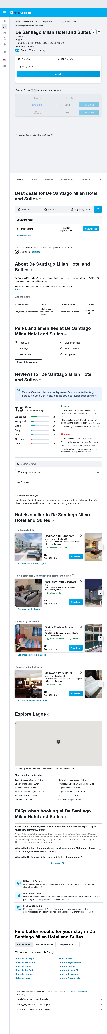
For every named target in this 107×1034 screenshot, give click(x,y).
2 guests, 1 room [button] (26, 66)
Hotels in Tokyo (22, 978)
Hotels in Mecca (66, 958)
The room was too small (76, 438)
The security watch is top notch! (80, 426)
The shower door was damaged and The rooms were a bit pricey (79, 450)
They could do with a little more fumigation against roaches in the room (79, 443)
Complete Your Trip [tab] (68, 944)
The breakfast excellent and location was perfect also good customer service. (79, 413)
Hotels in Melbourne (25, 962)
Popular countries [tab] (44, 944)
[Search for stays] (4, 27)
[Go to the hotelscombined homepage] (21, 12)
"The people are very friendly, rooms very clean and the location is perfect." (80, 421)
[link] (31, 563)
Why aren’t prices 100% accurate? (33, 1009)
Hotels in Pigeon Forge (70, 962)
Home (17, 21)
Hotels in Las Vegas (24, 958)
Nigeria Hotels (28, 21)
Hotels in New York (24, 970)
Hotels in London (23, 974)
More (17, 289)
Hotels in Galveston (68, 974)
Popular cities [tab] (23, 944)
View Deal (75, 556)
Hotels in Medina (67, 966)
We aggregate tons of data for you (33, 1004)
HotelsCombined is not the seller (33, 999)
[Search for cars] (4, 32)
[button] (5, 12)
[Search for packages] (4, 38)
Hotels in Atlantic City (69, 970)
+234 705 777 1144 (25, 46)
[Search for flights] (4, 21)
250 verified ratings (36, 50)
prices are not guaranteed (77, 991)
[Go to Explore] (4, 44)
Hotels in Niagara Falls (69, 978)
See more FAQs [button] (58, 863)
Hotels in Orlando (23, 966)
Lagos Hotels (48, 21)
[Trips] (4, 52)
